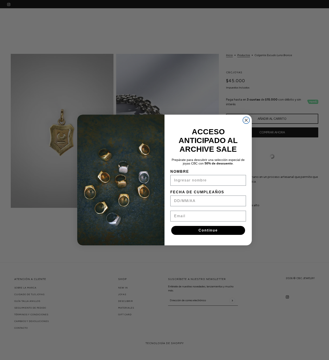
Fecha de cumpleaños (197, 192)
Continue (208, 230)
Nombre (179, 171)
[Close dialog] (246, 120)
